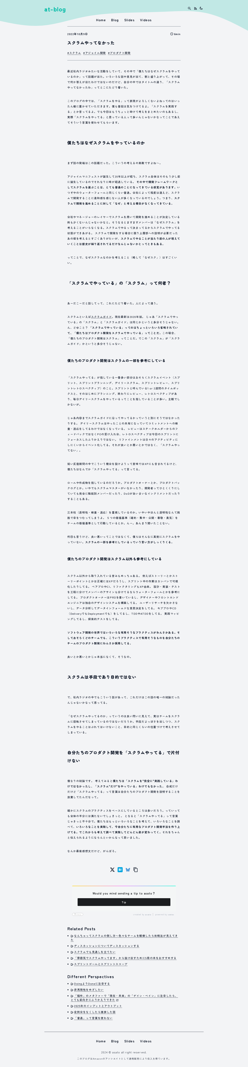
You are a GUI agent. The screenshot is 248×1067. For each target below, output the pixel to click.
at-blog (55, 8)
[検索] (189, 8)
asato (148, 914)
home (101, 19)
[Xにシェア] (112, 869)
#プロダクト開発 (119, 53)
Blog (115, 19)
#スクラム (74, 53)
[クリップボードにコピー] (135, 869)
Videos (146, 19)
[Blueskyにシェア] (127, 869)
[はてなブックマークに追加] (120, 869)
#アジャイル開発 (94, 53)
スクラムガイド (101, 317)
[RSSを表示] (196, 8)
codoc (171, 914)
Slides (129, 19)
